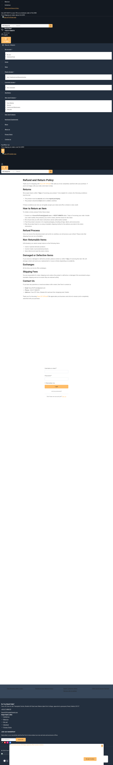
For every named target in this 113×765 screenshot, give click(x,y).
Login (56, 386)
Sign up (64, 396)
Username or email (53, 368)
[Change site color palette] (5, 761)
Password (51, 376)
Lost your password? (56, 391)
